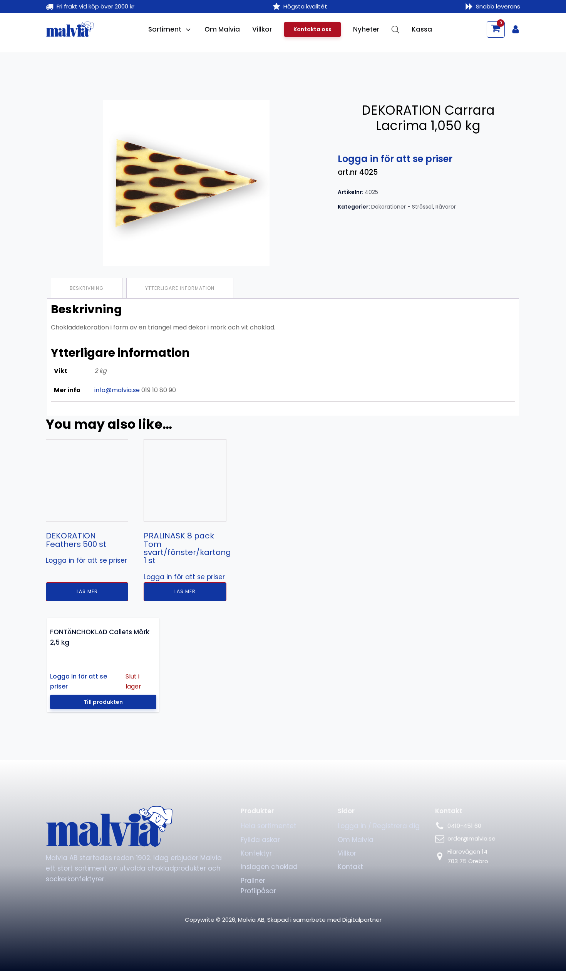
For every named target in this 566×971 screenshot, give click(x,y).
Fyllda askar (260, 951)
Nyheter (366, 29)
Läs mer (155, 703)
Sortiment (164, 29)
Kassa (422, 29)
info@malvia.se (117, 390)
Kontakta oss (312, 29)
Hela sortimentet (268, 937)
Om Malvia (222, 29)
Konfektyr (256, 964)
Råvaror (445, 207)
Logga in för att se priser (395, 158)
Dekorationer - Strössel (402, 207)
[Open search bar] (395, 29)
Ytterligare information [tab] (179, 288)
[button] (496, 29)
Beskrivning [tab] (87, 288)
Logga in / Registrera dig (379, 937)
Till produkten (103, 813)
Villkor (262, 29)
